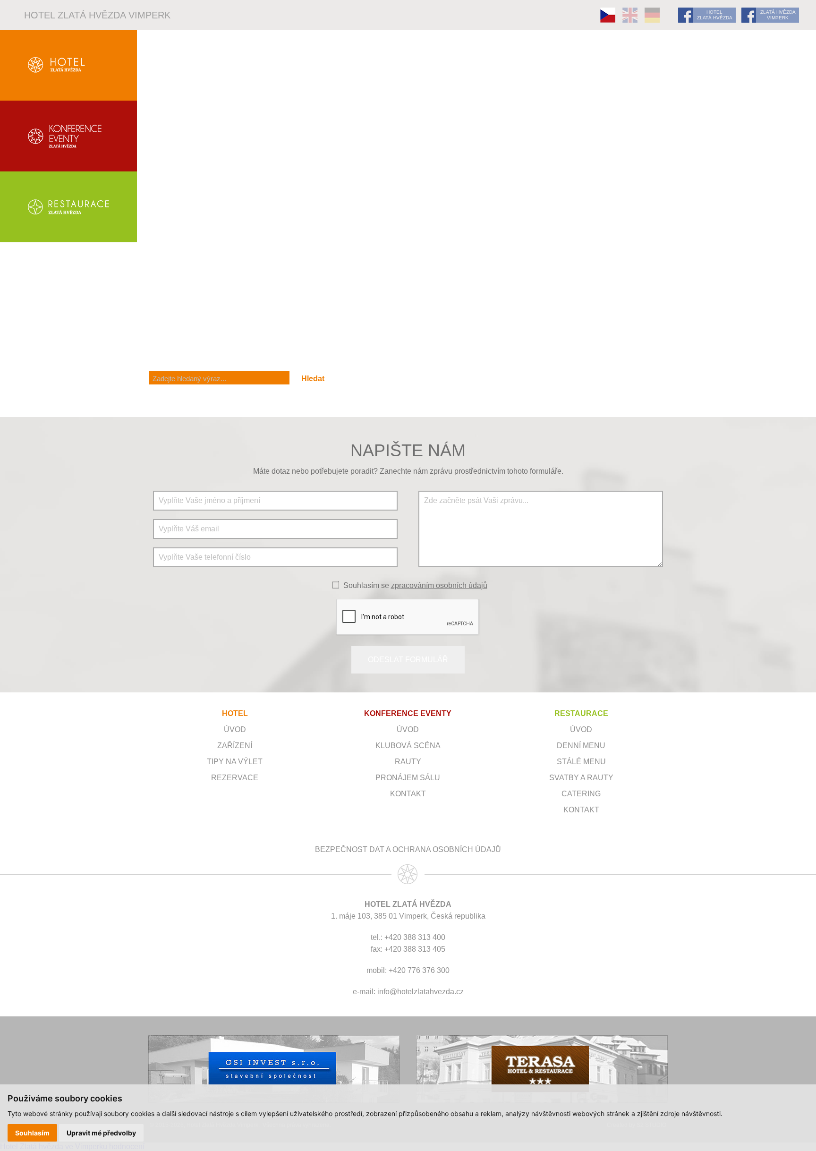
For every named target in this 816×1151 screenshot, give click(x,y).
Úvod (235, 729)
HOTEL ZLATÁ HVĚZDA (714, 14)
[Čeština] (607, 15)
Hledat (312, 379)
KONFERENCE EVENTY (407, 713)
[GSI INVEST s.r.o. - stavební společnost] (274, 1069)
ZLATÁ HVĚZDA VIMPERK (778, 14)
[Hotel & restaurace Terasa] (542, 1069)
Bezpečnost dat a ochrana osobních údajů (408, 849)
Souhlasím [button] (32, 1133)
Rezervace (234, 778)
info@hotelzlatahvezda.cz (420, 992)
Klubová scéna (408, 746)
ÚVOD (408, 729)
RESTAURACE (581, 713)
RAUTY (408, 762)
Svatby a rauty (581, 778)
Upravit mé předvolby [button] (101, 1133)
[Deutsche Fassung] (652, 15)
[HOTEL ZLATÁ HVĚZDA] (68, 65)
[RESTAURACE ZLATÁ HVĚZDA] (68, 206)
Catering (581, 794)
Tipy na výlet (235, 762)
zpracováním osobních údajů (439, 585)
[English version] (630, 15)
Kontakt (408, 794)
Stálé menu (581, 762)
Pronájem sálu (407, 778)
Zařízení (234, 746)
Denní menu (581, 746)
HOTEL (235, 713)
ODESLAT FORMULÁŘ (408, 660)
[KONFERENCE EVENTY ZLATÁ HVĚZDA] (68, 136)
